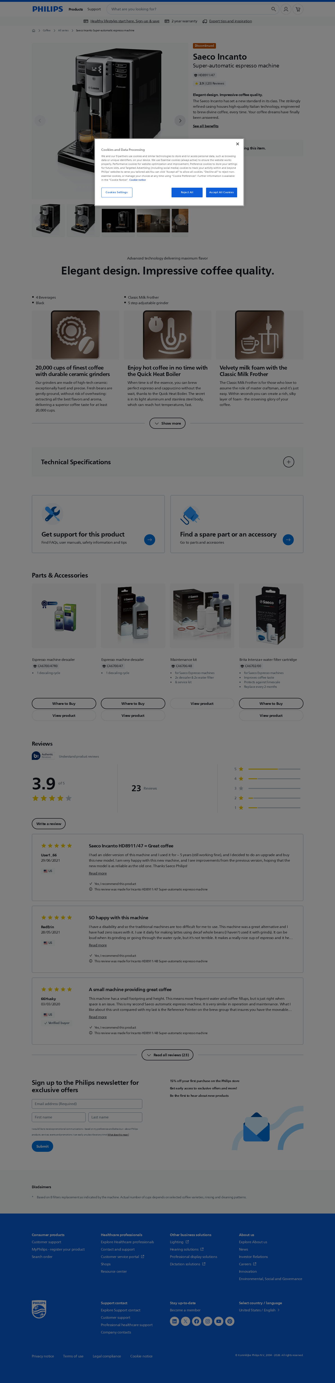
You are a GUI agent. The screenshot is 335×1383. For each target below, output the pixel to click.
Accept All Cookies (221, 192)
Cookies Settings (117, 192)
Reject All (187, 192)
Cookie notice (137, 180)
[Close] (238, 144)
